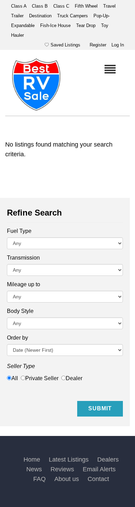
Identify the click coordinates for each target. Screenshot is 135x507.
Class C (62, 6)
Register (98, 44)
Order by (17, 338)
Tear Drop (86, 25)
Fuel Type (19, 231)
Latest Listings (69, 459)
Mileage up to (23, 284)
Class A (19, 6)
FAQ (39, 478)
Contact (98, 478)
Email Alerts (99, 469)
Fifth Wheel (87, 6)
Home (32, 459)
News (34, 469)
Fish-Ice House (56, 25)
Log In (117, 44)
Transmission (23, 258)
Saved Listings (65, 44)
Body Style (20, 311)
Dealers (108, 459)
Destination (41, 15)
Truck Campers (73, 15)
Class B (40, 6)
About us (66, 478)
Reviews (62, 469)
